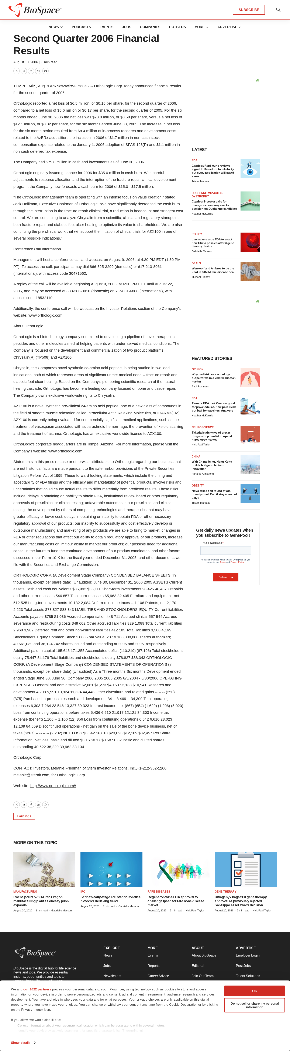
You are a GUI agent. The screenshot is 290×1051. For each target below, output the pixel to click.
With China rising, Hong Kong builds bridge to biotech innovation (212, 465)
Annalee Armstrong (203, 473)
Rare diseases (159, 891)
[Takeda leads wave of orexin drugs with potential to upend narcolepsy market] (250, 435)
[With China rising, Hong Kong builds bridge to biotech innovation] (250, 464)
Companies (150, 27)
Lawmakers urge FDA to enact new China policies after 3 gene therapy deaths (213, 243)
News (54, 27)
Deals (196, 263)
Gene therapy (226, 891)
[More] (61, 27)
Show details (20, 1042)
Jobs (126, 27)
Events (107, 27)
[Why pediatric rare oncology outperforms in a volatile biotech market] (250, 377)
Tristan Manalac (201, 181)
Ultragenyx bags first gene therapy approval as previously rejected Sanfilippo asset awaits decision (241, 901)
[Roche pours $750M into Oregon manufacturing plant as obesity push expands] (44, 869)
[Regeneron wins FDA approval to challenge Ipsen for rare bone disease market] (179, 869)
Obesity (198, 485)
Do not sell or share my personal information (255, 1005)
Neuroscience (203, 427)
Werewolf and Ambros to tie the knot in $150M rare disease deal (213, 270)
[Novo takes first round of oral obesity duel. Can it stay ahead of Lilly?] (250, 493)
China (196, 456)
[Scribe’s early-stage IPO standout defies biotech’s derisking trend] (111, 869)
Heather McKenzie (202, 213)
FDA (194, 160)
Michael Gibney (201, 277)
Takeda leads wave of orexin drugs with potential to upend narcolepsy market (212, 436)
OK (254, 991)
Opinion (197, 369)
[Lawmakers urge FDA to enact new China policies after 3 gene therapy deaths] (250, 242)
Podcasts (81, 27)
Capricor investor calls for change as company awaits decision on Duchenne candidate (214, 205)
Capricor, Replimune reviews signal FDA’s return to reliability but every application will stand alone (213, 171)
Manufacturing (25, 891)
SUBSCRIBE (249, 10)
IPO (82, 891)
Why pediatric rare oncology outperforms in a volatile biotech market (214, 378)
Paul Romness (200, 386)
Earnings (24, 816)
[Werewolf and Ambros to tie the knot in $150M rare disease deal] (250, 271)
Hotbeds (177, 27)
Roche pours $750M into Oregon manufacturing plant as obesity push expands (41, 901)
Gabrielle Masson (202, 251)
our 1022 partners (37, 989)
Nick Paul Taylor (201, 444)
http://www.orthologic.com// (53, 786)
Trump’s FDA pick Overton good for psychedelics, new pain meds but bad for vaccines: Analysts (214, 407)
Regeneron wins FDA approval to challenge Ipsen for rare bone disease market (176, 901)
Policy (197, 234)
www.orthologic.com (45, 315)
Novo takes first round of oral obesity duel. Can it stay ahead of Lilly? (214, 494)
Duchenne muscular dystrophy (207, 194)
